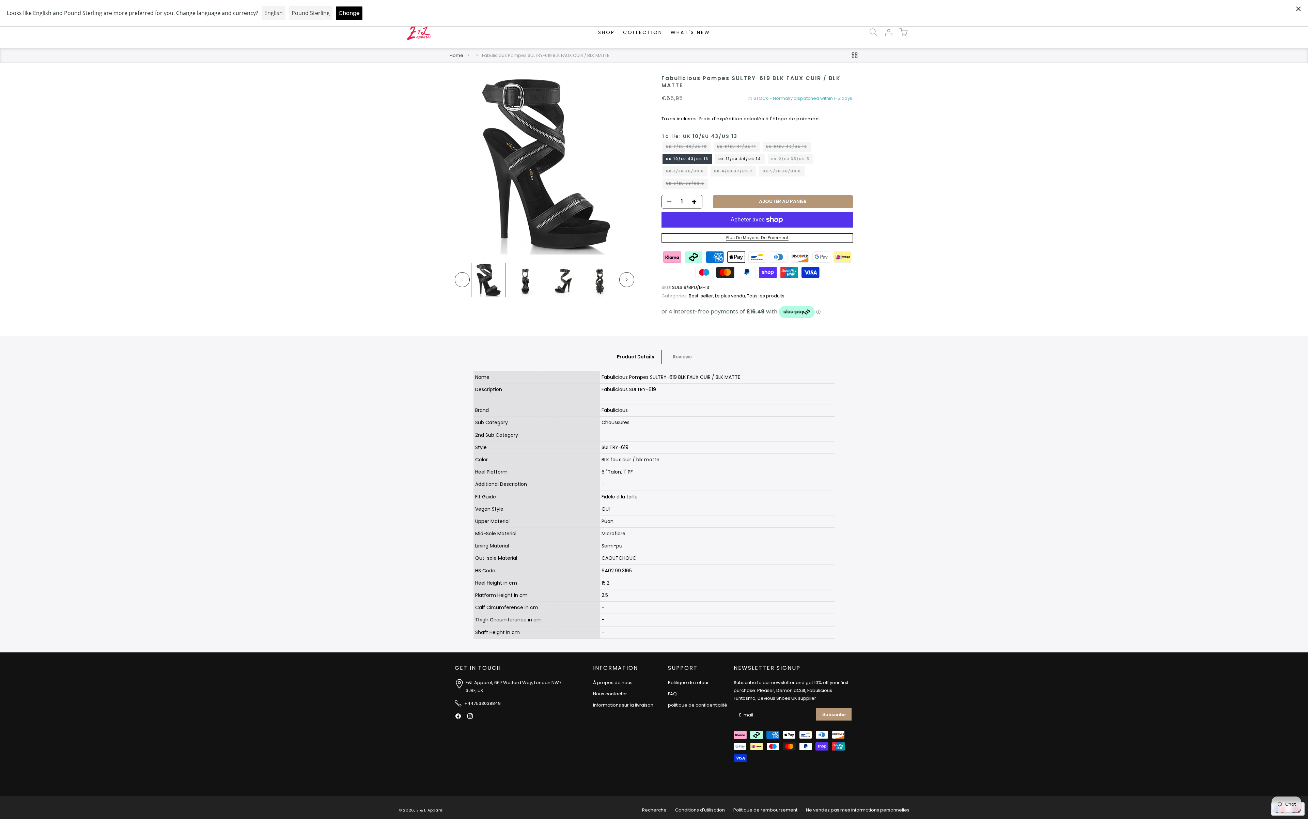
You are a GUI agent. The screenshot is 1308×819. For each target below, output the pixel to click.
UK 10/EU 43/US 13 (687, 158)
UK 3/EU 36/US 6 (686, 172)
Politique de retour (688, 682)
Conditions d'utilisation (700, 810)
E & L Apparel (430, 810)
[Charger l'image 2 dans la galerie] (525, 280)
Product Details (635, 357)
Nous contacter (610, 694)
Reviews (682, 357)
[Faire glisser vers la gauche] (462, 279)
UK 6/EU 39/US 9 (687, 185)
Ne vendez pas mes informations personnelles (857, 810)
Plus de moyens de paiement (757, 238)
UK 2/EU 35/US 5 (792, 160)
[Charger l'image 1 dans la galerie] (488, 280)
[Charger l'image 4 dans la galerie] (600, 280)
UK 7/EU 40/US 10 (688, 148)
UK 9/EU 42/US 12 (788, 148)
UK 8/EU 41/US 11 (738, 148)
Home (456, 55)
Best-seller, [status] (688, 296)
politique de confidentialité (697, 705)
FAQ (672, 694)
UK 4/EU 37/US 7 (735, 172)
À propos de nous (613, 682)
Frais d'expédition (721, 118)
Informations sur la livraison (623, 705)
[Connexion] (888, 32)
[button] (873, 32)
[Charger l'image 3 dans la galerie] (562, 280)
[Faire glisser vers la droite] (626, 279)
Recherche (654, 810)
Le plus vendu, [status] (731, 296)
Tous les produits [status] (765, 296)
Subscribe (834, 714)
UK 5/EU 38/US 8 (784, 172)
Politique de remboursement (765, 810)
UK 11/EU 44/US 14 (739, 158)
